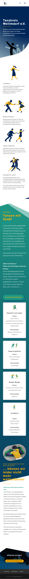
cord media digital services (17, 576)
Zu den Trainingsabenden (13, 297)
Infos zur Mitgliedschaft (14, 561)
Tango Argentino (9, 146)
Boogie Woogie (8, 117)
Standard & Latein (9, 175)
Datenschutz (14, 571)
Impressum (6, 571)
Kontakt (21, 571)
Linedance (6, 83)
